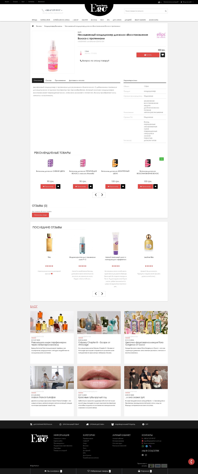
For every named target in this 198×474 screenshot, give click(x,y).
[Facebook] (143, 454)
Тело (102, 20)
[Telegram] (147, 446)
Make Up (75, 20)
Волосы (94, 20)
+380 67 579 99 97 (149, 438)
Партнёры (57, 448)
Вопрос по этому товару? (95, 60)
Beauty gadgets (140, 20)
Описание (38, 80)
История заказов (118, 441)
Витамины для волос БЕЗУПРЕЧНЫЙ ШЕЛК (115, 172)
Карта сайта (58, 441)
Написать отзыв (40, 215)
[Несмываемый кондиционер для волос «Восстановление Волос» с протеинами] (53, 52)
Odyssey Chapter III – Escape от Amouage (94, 343)
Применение (60, 80)
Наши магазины (149, 443)
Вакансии (41, 2)
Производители (59, 443)
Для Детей (86, 450)
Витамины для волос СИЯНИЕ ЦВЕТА (50, 171)
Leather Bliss (148, 257)
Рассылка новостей (119, 446)
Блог (23, 2)
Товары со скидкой (60, 450)
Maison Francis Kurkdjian (43, 397)
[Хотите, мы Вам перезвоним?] (191, 461)
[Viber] (150, 446)
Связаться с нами (60, 438)
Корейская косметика (61, 20)
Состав (48, 80)
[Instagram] (146, 454)
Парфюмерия (45, 20)
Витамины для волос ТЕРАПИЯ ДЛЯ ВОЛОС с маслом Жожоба (83, 172)
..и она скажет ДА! (135, 397)
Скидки (15, 2)
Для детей (128, 20)
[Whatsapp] (143, 446)
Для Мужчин (117, 20)
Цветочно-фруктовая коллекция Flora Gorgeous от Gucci (144, 343)
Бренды (34, 20)
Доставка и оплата (76, 80)
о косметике (131, 391)
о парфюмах (37, 336)
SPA (108, 20)
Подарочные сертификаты (63, 446)
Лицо (85, 443)
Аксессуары (153, 20)
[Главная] (33, 26)
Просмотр (48, 186)
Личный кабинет (118, 438)
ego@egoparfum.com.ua (152, 441)
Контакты (31, 2)
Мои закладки (117, 443)
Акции (7, 2)
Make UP (86, 441)
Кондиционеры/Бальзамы (53, 26)
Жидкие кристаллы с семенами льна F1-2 (82, 258)
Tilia (49, 257)
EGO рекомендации (87, 391)
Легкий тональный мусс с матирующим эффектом (115, 258)
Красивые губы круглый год (92, 397)
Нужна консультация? (171, 2)
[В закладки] (58, 186)
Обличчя (85, 20)
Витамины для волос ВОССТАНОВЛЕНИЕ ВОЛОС (148, 172)
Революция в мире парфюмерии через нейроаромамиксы (48, 343)
